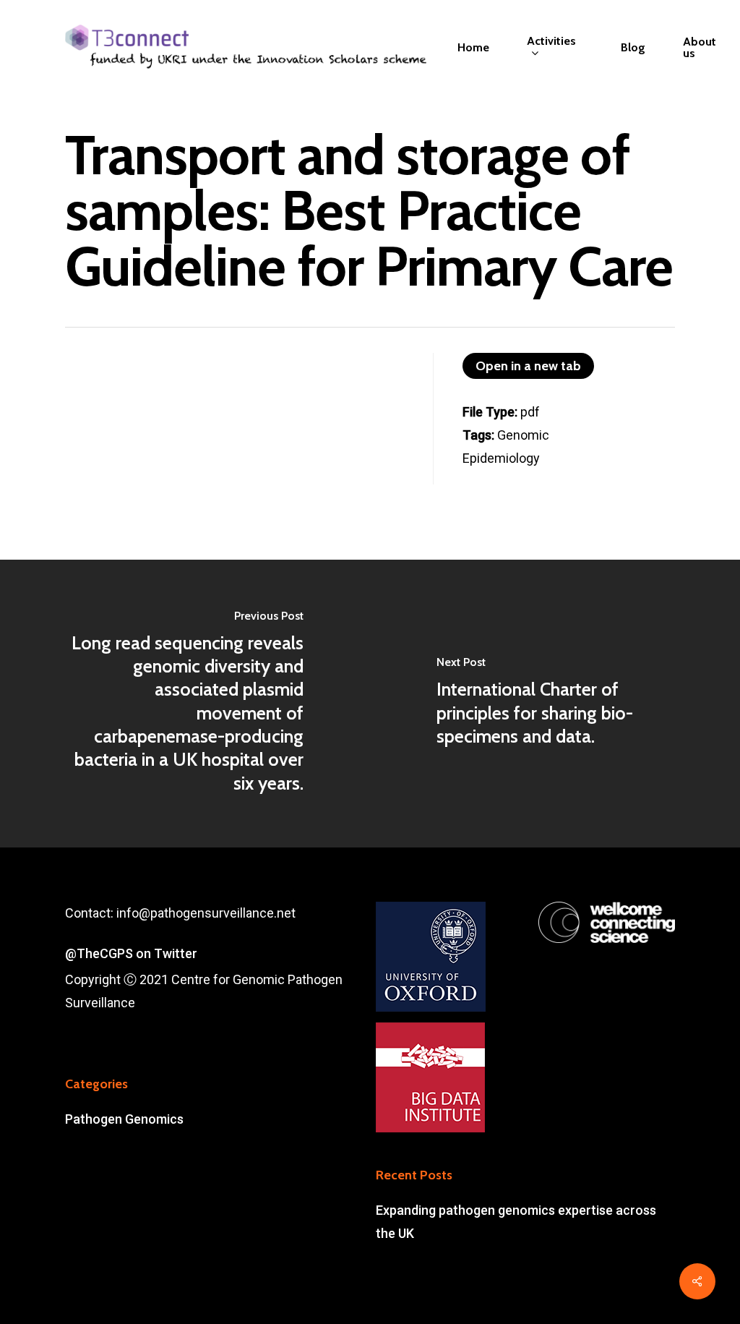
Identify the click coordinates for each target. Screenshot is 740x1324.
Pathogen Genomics (124, 1119)
